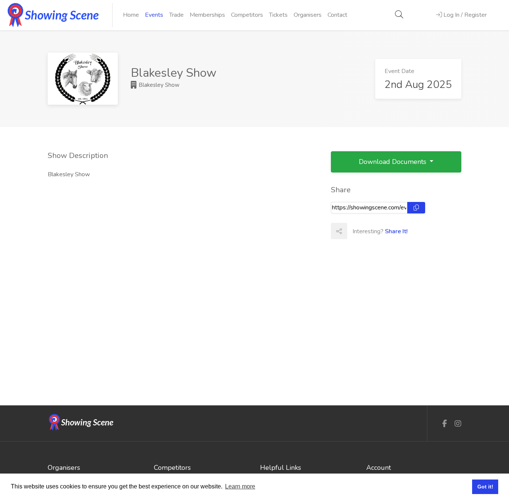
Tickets (278, 15)
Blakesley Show (158, 85)
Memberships (207, 15)
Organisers (308, 15)
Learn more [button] (240, 486)
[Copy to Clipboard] (416, 207)
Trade (176, 15)
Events (154, 15)
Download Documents (393, 161)
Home (131, 15)
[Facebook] (445, 424)
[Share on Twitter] (371, 231)
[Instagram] (458, 424)
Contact (337, 15)
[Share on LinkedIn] (388, 231)
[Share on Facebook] (355, 231)
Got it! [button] (485, 487)
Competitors (247, 15)
